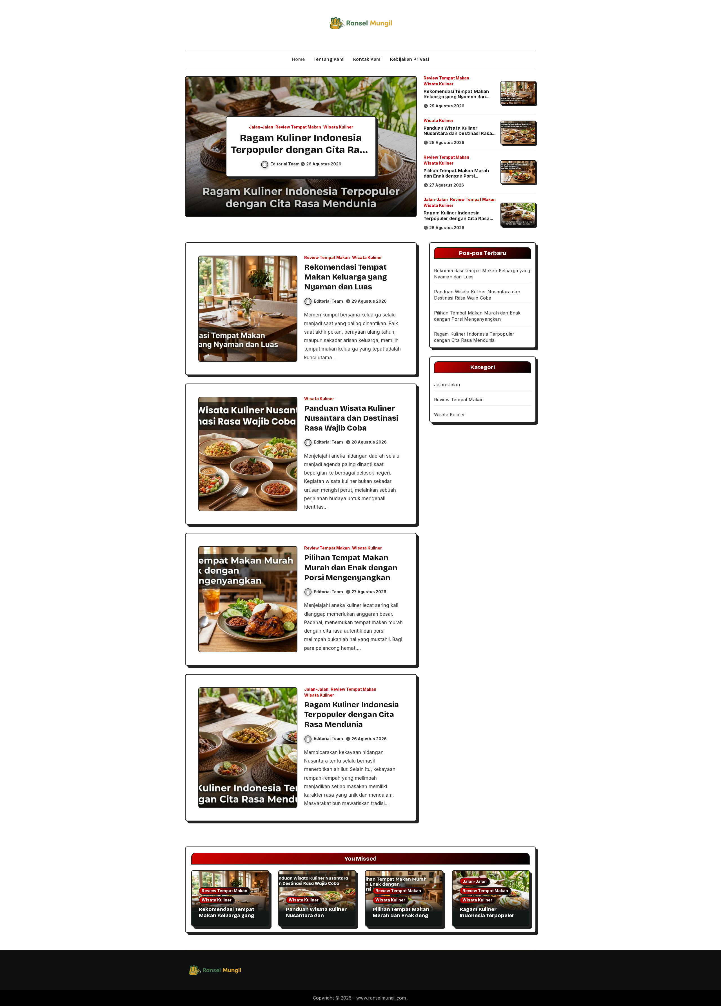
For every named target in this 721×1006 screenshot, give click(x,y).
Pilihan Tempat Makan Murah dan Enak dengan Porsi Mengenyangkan (456, 176)
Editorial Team (285, 163)
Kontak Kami (367, 59)
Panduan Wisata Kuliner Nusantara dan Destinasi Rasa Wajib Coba (458, 133)
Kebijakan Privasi (409, 59)
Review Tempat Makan (298, 127)
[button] (407, 147)
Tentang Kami (329, 59)
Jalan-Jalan (261, 127)
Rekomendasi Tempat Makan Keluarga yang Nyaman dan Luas (456, 97)
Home (298, 59)
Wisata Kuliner (338, 127)
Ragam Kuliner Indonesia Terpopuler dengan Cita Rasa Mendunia (301, 149)
